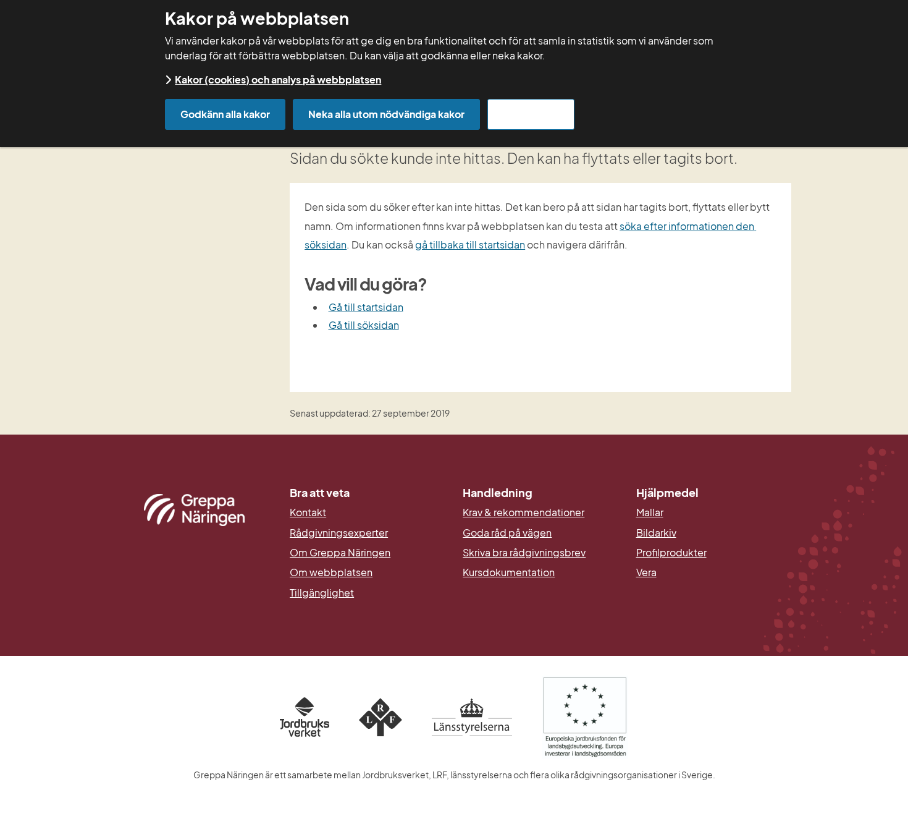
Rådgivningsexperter (339, 533)
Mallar (649, 512)
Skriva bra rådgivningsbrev (524, 552)
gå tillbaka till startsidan (470, 244)
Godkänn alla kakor (225, 114)
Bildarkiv (713, 533)
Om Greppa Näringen (340, 552)
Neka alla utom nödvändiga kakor (386, 114)
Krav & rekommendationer (523, 512)
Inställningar (531, 114)
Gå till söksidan (364, 324)
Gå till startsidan (366, 306)
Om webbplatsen (331, 572)
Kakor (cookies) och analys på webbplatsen (278, 79)
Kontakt (308, 512)
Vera (646, 572)
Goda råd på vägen (507, 533)
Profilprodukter (671, 552)
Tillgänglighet (322, 593)
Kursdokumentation (509, 572)
